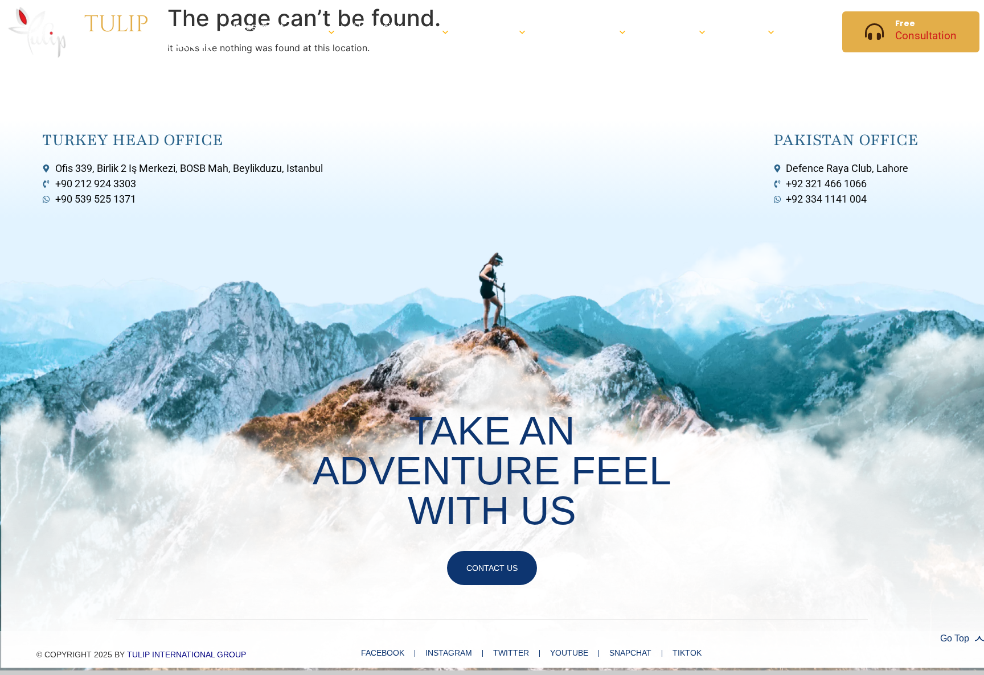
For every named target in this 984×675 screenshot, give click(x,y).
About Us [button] (738, 31)
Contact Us (492, 568)
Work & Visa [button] (660, 31)
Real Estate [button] (482, 31)
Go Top (954, 638)
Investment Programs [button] (258, 31)
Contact (811, 31)
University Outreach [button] (376, 31)
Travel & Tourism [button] (562, 31)
